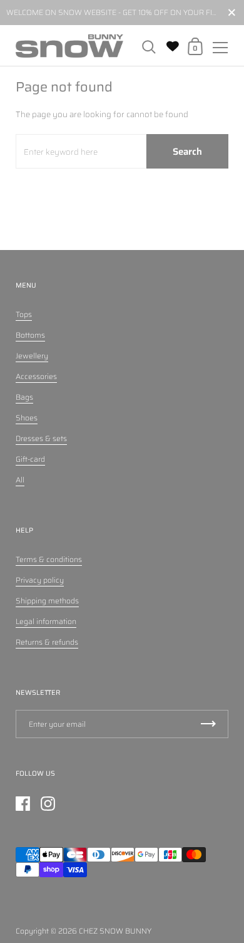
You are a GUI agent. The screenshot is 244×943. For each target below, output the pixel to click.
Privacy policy (40, 580)
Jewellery (32, 356)
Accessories (36, 376)
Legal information (46, 621)
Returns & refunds (47, 642)
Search (187, 151)
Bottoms (30, 335)
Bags (24, 397)
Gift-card (30, 459)
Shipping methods (47, 601)
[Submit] (208, 724)
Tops (24, 314)
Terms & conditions (49, 559)
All (20, 480)
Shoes (27, 418)
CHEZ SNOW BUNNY (115, 931)
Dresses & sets (41, 438)
